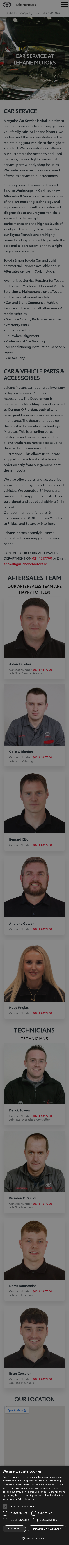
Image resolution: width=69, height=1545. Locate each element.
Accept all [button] (14, 1528)
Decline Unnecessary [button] (47, 1528)
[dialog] (34, 1505)
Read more (31, 1498)
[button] (34, 1538)
